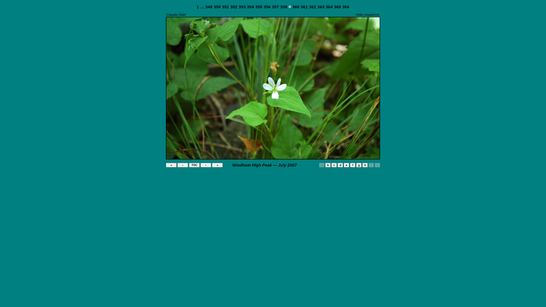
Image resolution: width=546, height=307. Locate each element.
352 (233, 7)
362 (312, 7)
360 (295, 7)
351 (225, 7)
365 (337, 7)
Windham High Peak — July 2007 (264, 165)
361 (304, 7)
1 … (200, 7)
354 (250, 7)
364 (329, 7)
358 (283, 7)
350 (217, 7)
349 (208, 7)
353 (242, 7)
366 (345, 7)
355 (258, 7)
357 (275, 7)
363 (320, 7)
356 (267, 7)
